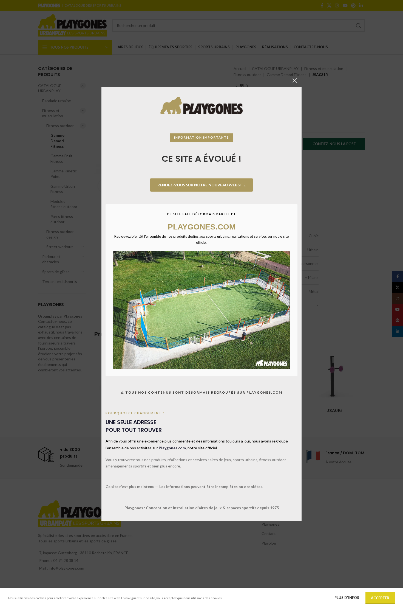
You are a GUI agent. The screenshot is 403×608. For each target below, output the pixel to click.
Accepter (380, 598)
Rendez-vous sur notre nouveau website (201, 185)
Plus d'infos (347, 597)
